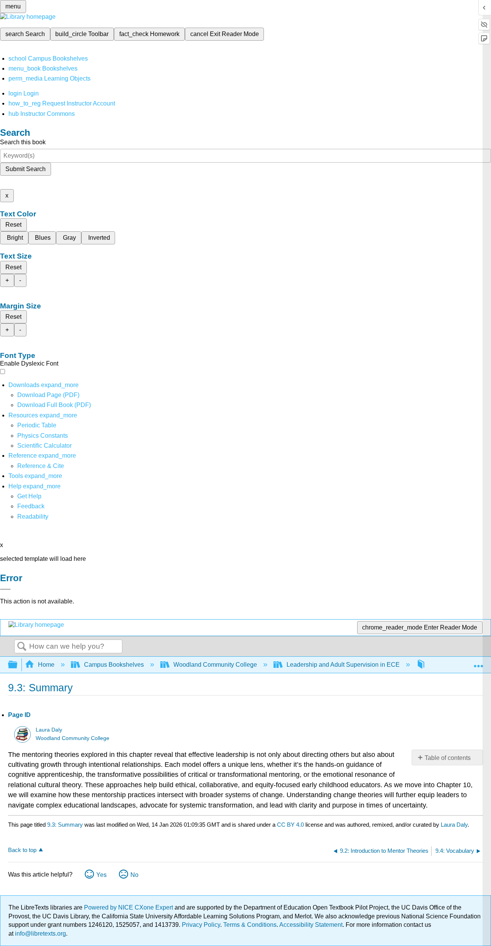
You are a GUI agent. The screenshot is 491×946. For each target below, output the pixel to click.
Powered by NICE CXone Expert (129, 907)
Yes (101, 875)
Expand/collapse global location (478, 662)
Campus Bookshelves (113, 664)
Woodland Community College (215, 664)
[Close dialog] (5, 589)
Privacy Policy (201, 924)
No (134, 875)
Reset (13, 224)
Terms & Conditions (250, 924)
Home (46, 664)
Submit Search (25, 169)
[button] (30, 506)
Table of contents (448, 758)
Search (22, 646)
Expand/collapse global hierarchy (17, 665)
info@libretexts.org (39, 933)
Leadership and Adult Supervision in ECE (343, 664)
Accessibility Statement (311, 924)
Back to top (22, 850)
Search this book (23, 142)
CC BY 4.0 (290, 824)
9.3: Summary (65, 824)
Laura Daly (49, 730)
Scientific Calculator (44, 445)
